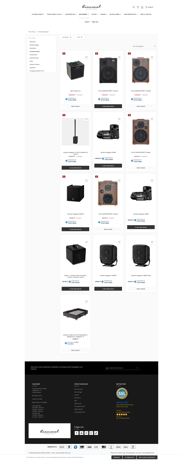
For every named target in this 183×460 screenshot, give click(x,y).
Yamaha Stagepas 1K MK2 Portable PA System (75, 153)
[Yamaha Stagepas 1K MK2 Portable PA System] (75, 131)
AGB (75, 400)
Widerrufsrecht (78, 409)
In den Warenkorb (108, 106)
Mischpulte (33, 48)
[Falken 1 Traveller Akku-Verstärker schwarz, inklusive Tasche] (75, 254)
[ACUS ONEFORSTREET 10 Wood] (141, 70)
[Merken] (86, 57)
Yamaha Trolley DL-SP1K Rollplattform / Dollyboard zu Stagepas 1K (75, 335)
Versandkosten (130, 453)
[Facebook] (77, 433)
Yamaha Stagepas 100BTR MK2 (141, 275)
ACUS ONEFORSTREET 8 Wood (140, 152)
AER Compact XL (75, 91)
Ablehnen (117, 457)
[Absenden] (137, 368)
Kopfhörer (33, 67)
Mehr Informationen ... (78, 457)
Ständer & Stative (35, 64)
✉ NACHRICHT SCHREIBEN (39, 402)
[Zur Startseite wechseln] (91, 7)
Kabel (31, 61)
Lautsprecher (33, 55)
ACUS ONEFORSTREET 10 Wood (141, 91)
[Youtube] (81, 433)
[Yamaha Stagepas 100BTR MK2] (141, 254)
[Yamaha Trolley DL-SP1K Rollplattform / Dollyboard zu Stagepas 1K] (75, 314)
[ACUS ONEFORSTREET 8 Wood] (141, 131)
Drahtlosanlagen (34, 45)
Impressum (77, 398)
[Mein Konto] (142, 7)
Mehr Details (75, 106)
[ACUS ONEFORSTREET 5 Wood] (108, 193)
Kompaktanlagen (35, 51)
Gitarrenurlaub (78, 389)
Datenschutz (77, 403)
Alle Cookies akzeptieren (147, 457)
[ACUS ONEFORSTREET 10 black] (108, 70)
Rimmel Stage (78, 392)
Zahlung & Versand (79, 406)
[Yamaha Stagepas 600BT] (108, 131)
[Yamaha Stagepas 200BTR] (75, 193)
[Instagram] (86, 433)
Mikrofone (33, 42)
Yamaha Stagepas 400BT (141, 214)
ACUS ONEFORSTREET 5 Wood (108, 214)
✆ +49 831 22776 (37, 395)
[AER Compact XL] (75, 70)
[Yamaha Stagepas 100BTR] (108, 254)
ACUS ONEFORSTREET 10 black (108, 91)
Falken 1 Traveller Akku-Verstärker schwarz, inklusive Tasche (75, 276)
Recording (32, 38)
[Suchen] (134, 7)
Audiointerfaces (34, 58)
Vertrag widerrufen (79, 412)
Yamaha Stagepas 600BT (108, 152)
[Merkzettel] (138, 7)
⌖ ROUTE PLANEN (37, 399)
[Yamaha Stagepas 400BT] (141, 193)
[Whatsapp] (91, 433)
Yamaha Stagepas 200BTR (75, 214)
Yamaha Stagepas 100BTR (108, 275)
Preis (78, 37)
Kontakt (76, 395)
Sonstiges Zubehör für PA (37, 71)
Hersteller (65, 37)
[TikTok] (96, 433)
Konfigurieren (129, 457)
